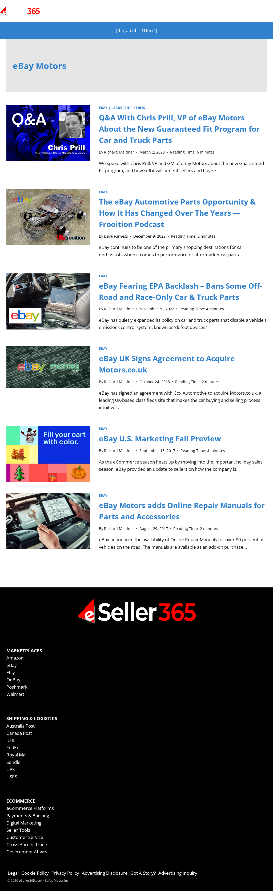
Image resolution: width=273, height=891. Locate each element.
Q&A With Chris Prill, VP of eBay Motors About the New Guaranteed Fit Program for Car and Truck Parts (179, 128)
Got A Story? (143, 873)
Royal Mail (16, 755)
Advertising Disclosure (105, 873)
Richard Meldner (119, 152)
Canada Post (19, 733)
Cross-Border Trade (26, 844)
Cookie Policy (35, 873)
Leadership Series (128, 107)
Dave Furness (116, 236)
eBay (103, 107)
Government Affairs (26, 852)
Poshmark (16, 687)
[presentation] (48, 142)
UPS (10, 769)
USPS (11, 777)
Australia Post (20, 726)
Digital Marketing (23, 823)
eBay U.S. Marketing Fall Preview (160, 438)
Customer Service (24, 837)
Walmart (15, 694)
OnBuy (13, 680)
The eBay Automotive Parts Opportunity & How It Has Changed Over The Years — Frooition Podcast (177, 213)
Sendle (13, 762)
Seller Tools (18, 830)
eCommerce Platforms (30, 808)
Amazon (14, 658)
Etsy (10, 672)
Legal (13, 873)
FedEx (12, 747)
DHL (10, 740)
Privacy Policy (65, 873)
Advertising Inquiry (177, 873)
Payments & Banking (27, 816)
